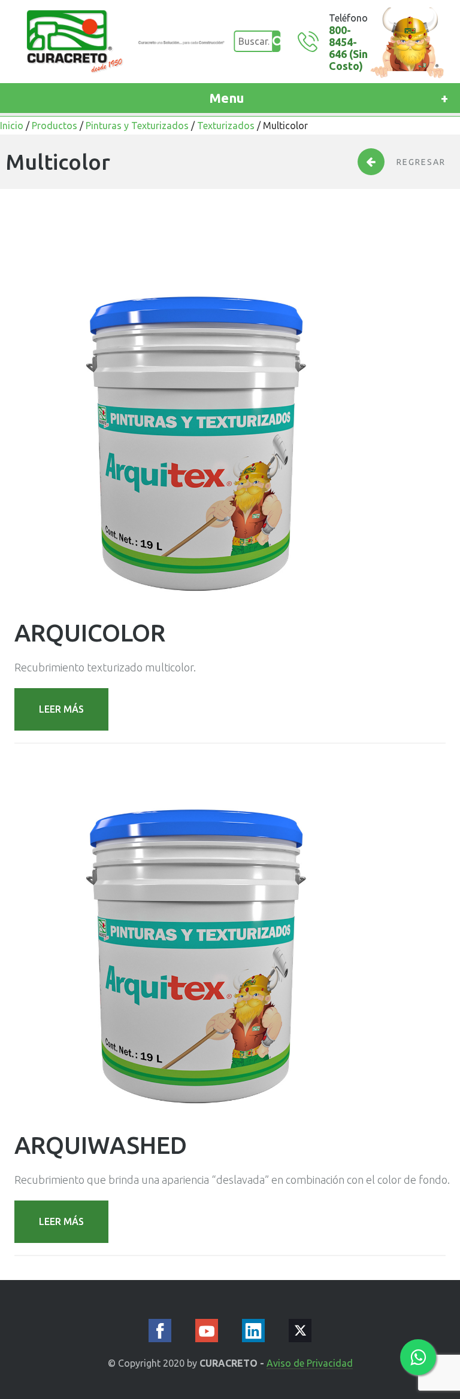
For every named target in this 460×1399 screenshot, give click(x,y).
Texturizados (226, 125)
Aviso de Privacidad (310, 1363)
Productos (54, 125)
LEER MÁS (61, 709)
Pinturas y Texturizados (137, 125)
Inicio (11, 125)
